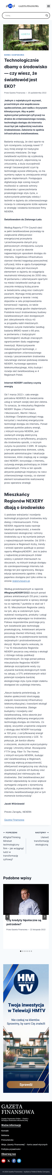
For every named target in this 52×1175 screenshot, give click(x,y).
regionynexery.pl (21, 581)
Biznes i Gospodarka (14, 55)
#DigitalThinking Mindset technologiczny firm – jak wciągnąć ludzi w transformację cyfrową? (13, 846)
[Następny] (44, 916)
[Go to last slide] (7, 916)
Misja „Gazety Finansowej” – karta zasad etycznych (24, 1144)
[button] (48, 6)
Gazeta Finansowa (17, 93)
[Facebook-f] (14, 1161)
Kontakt (5, 1130)
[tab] (20, 951)
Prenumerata (7, 1140)
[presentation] (26, 899)
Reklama (5, 1135)
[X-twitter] (9, 1161)
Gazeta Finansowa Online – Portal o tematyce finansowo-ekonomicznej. (14, 1119)
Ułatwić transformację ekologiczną (41, 838)
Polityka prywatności (11, 1149)
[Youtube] (3, 1161)
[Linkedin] (19, 1161)
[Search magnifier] (47, 15)
